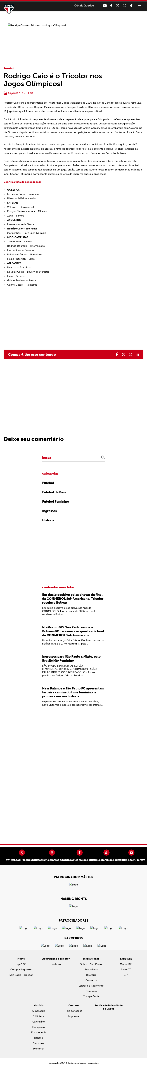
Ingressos (49, 511)
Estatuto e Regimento (91, 985)
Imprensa (73, 1016)
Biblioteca (38, 1016)
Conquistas (38, 1027)
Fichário (38, 1037)
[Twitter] (117, 5)
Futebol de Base (54, 492)
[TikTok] (131, 5)
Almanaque (38, 1010)
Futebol (9, 68)
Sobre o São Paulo (91, 964)
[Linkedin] (137, 354)
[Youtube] (105, 5)
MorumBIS (126, 964)
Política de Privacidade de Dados (108, 1007)
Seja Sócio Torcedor (21, 974)
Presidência (91, 969)
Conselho (91, 980)
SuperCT (126, 969)
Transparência (91, 996)
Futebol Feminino (55, 502)
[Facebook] (111, 5)
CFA (126, 974)
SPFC (9, 9)
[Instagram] (124, 5)
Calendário (38, 1021)
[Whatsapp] (130, 354)
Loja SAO (21, 964)
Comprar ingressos (21, 969)
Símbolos (38, 1043)
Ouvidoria (91, 991)
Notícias (56, 964)
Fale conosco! (73, 1010)
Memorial (38, 1048)
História (48, 520)
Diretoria (91, 974)
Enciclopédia (38, 1032)
